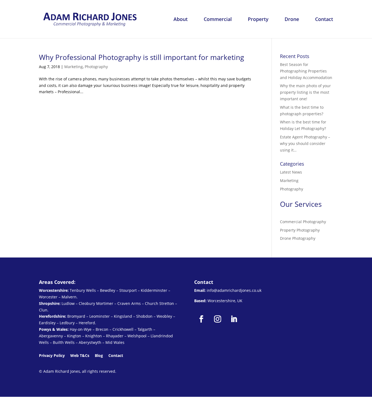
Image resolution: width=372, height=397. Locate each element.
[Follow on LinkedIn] (234, 319)
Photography (96, 66)
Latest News (291, 172)
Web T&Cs (79, 355)
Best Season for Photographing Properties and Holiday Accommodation (306, 71)
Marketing (73, 66)
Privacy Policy (52, 355)
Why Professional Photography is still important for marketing (141, 57)
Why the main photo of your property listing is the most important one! (305, 92)
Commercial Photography (303, 221)
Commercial (218, 19)
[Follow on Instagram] (218, 319)
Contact (324, 19)
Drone (292, 19)
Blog (99, 355)
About (180, 19)
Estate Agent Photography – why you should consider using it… (305, 143)
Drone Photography (297, 238)
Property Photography (300, 230)
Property (258, 19)
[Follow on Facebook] (201, 319)
